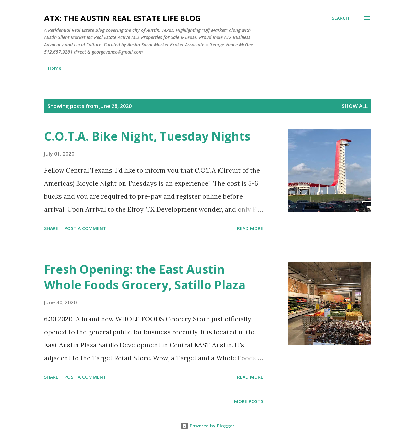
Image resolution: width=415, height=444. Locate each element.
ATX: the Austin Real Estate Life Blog (122, 18)
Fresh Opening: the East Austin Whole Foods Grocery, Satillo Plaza (144, 277)
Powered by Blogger (211, 426)
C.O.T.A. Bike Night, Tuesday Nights (147, 136)
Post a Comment (85, 228)
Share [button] (51, 228)
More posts (248, 401)
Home (54, 68)
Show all (355, 106)
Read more (250, 228)
